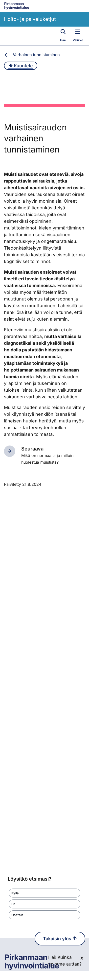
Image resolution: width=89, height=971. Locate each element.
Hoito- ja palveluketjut (30, 19)
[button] (44, 893)
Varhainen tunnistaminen (36, 54)
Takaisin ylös (57, 938)
